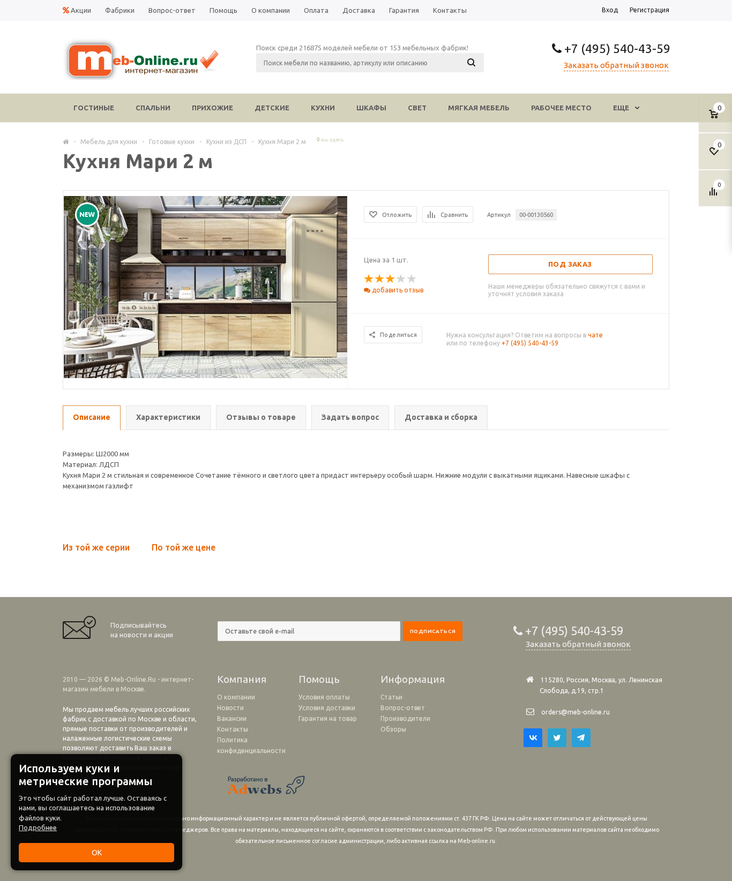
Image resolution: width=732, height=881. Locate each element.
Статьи (391, 697)
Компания (241, 679)
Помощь (319, 679)
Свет (417, 107)
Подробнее (38, 827)
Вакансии (232, 718)
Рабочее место (561, 107)
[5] (412, 279)
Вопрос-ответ (402, 707)
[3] (390, 279)
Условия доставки (326, 707)
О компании (236, 697)
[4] (401, 279)
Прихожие (212, 107)
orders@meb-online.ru (575, 712)
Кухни (323, 107)
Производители (405, 718)
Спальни (153, 107)
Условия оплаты (324, 697)
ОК (97, 852)
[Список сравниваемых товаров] (715, 195)
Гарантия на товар (327, 718)
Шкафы (371, 107)
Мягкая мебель (479, 107)
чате (595, 335)
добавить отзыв (396, 290)
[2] (380, 279)
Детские (272, 107)
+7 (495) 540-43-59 (616, 48)
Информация (412, 679)
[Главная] (66, 141)
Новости (230, 707)
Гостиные (93, 107)
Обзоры (393, 729)
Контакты (232, 729)
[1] (369, 279)
